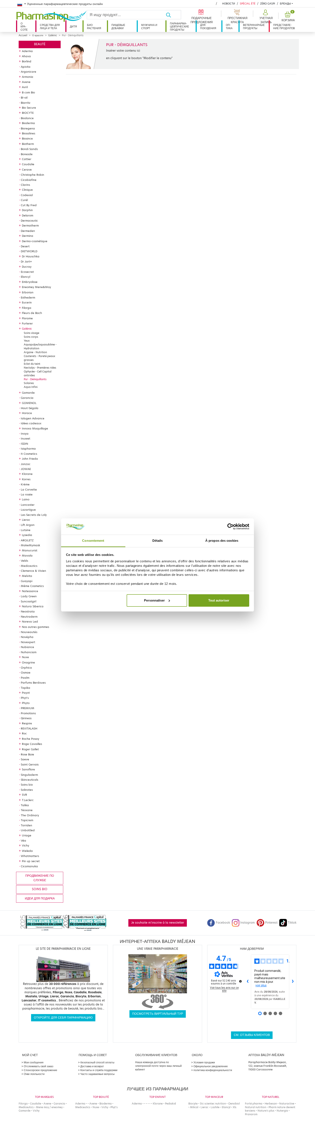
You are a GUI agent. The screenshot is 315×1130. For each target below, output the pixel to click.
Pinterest (271, 923)
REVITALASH (29, 728)
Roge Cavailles (32, 744)
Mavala (27, 555)
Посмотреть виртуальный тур (157, 1014)
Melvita (27, 576)
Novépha (27, 637)
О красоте (24, 27)
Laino (25, 499)
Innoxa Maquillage (35, 428)
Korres (26, 479)
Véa (23, 840)
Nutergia (282, 1110)
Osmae (25, 672)
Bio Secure (29, 108)
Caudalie (28, 164)
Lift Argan (27, 525)
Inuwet (25, 438)
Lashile (215, 1107)
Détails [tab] (157, 540)
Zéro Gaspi (267, 3)
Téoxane (27, 810)
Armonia (27, 77)
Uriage (26, 835)
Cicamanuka (29, 866)
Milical (194, 1107)
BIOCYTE (28, 113)
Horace (27, 413)
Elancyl (25, 277)
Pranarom (251, 1114)
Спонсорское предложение (40, 1070)
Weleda (27, 851)
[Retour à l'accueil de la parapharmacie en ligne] (51, 16)
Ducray (27, 267)
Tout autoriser (218, 600)
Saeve (25, 759)
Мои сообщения (34, 1062)
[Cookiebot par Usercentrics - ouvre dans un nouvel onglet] (230, 526)
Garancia (27, 398)
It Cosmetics (29, 454)
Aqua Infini (31, 387)
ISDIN (24, 444)
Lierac (26, 520)
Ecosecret (27, 272)
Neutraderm (29, 616)
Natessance (30, 591)
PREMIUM (27, 708)
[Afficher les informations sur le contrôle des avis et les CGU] (240, 981)
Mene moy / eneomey (49, 1107)
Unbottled (28, 830)
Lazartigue (28, 510)
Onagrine (28, 662)
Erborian (27, 292)
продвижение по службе (39, 878)
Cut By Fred (29, 205)
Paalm (25, 678)
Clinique (27, 190)
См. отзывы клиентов (252, 1035)
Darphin (27, 210)
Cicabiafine (28, 180)
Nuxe (25, 657)
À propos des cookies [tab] (221, 540)
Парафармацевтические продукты (179, 27)
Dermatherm (30, 225)
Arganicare (28, 72)
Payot (26, 693)
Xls (234, 1107)
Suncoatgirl (28, 601)
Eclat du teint (32, 364)
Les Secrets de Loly (34, 515)
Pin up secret (31, 861)
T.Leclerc (28, 800)
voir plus (261, 985)
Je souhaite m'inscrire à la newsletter (157, 923)
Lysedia (27, 535)
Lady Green (29, 596)
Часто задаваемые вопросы (97, 1074)
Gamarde (28, 393)
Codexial (27, 195)
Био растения (94, 26)
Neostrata (28, 611)
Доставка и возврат (92, 1066)
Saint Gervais (30, 764)
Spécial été (247, 3)
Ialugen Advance (32, 418)
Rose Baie (27, 754)
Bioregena (28, 128)
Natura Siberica (33, 606)
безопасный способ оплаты (97, 1062)
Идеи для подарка (40, 898)
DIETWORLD (29, 251)
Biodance (27, 118)
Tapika (25, 688)
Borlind (26, 61)
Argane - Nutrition (35, 352)
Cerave (27, 169)
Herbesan (271, 1103)
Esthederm (28, 297)
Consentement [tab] (93, 540)
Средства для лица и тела (50, 26)
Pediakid (170, 1103)
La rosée (27, 494)
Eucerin (27, 302)
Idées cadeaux (31, 423)
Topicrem (27, 820)
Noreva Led (30, 621)
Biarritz (25, 103)
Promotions (28, 713)
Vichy (25, 845)
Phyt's (25, 698)
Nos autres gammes (35, 627)
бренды (285, 3)
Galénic (52, 35)
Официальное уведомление (211, 1066)
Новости (228, 3)
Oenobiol (234, 1103)
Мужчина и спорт (149, 26)
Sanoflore (28, 769)
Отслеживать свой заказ (38, 1066)
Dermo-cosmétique (34, 241)
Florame (27, 318)
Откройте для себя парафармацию (63, 1018)
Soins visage (31, 333)
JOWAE (26, 469)
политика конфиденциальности (213, 1070)
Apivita (25, 67)
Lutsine (25, 530)
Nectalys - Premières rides (40, 367)
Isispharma (28, 448)
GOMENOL (29, 403)
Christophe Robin (32, 175)
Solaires (29, 383)
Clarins (25, 185)
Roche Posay (30, 739)
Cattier (26, 159)
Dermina (27, 236)
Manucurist (29, 550)
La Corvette (29, 489)
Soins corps (31, 337)
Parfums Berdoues (33, 682)
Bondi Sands (29, 149)
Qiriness (26, 718)
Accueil (23, 35)
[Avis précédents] (247, 982)
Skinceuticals (29, 780)
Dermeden (28, 231)
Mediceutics (29, 566)
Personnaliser (154, 600)
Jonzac (25, 464)
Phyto (26, 703)
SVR (24, 795)
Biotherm (28, 144)
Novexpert (28, 642)
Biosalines (28, 133)
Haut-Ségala (29, 408)
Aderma (27, 51)
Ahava (26, 56)
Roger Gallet (30, 749)
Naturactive (286, 1103)
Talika (25, 805)
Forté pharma (253, 1103)
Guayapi (26, 581)
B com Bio (28, 92)
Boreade (27, 154)
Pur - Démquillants (35, 379)
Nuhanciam (28, 652)
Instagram (247, 923)
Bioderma (28, 123)
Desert (25, 246)
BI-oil (24, 97)
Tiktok (292, 923)
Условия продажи (204, 1062)
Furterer (27, 323)
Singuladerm (29, 775)
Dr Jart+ (26, 261)
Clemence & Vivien (33, 571)
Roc (24, 733)
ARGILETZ (27, 540)
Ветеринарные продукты (254, 26)
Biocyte (193, 1103)
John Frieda (30, 459)
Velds (24, 561)
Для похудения (208, 26)
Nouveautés (29, 632)
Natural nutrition (255, 1107)
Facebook (223, 923)
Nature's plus (266, 1110)
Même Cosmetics (32, 586)
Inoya (24, 433)
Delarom (27, 215)
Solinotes (27, 790)
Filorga (26, 308)
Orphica (26, 667)
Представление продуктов (284, 26)
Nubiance (27, 647)
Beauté (39, 44)
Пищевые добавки (118, 26)
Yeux (27, 340)
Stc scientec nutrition (213, 1103)
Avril (25, 87)
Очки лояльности (34, 1074)
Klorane (27, 474)
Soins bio (27, 784)
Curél (24, 200)
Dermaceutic (29, 220)
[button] (265, 16)
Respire (27, 723)
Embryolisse (30, 282)
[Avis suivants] (293, 982)
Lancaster (27, 505)
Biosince (27, 138)
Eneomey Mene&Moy (36, 287)
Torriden (26, 825)
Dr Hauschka (30, 256)
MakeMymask (30, 545)
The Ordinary (30, 815)
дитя (73, 26)
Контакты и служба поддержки (98, 1070)
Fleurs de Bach (32, 313)
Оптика (229, 26)
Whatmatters (30, 856)
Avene (26, 82)
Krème (25, 484)
